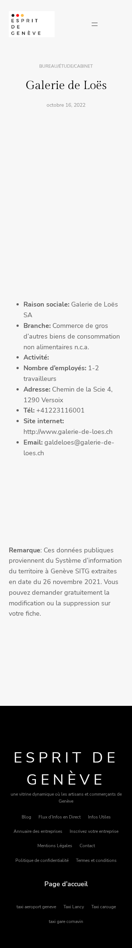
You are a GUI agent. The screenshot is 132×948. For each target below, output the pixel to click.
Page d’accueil (66, 884)
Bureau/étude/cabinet (66, 66)
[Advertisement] (66, 184)
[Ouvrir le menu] (94, 24)
